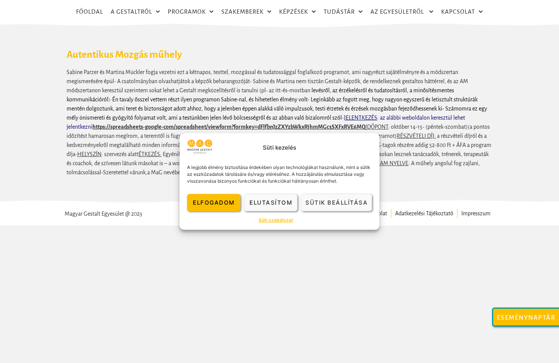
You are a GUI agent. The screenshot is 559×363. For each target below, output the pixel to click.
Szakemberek (242, 11)
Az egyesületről (398, 11)
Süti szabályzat (276, 220)
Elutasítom (270, 202)
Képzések (293, 11)
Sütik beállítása (336, 202)
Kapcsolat (458, 11)
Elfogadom (214, 202)
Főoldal (89, 11)
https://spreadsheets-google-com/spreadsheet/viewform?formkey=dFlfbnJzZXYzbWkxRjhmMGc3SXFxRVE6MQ (228, 127)
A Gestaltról (131, 11)
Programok (187, 11)
